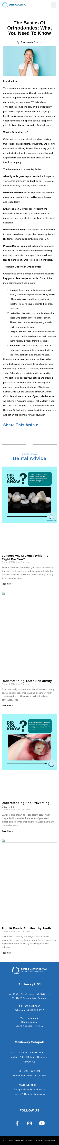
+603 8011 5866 (31, 1006)
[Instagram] (29, 1123)
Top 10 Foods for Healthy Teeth (26, 928)
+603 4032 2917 (32, 1071)
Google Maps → (29, 1022)
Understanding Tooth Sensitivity (27, 681)
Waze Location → (29, 1018)
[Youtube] (42, 1123)
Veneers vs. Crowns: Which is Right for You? (25, 557)
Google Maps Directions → (29, 1089)
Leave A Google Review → (29, 1026)
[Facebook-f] (17, 1123)
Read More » (7, 584)
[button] (53, 5)
